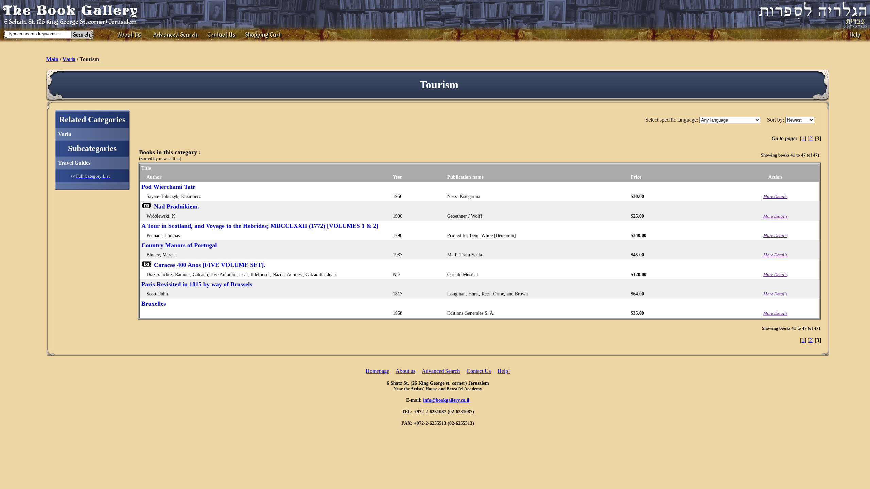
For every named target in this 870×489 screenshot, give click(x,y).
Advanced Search (441, 371)
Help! (504, 371)
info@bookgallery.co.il (446, 400)
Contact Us (479, 371)
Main (52, 59)
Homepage (377, 371)
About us (405, 371)
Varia (69, 59)
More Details (775, 196)
